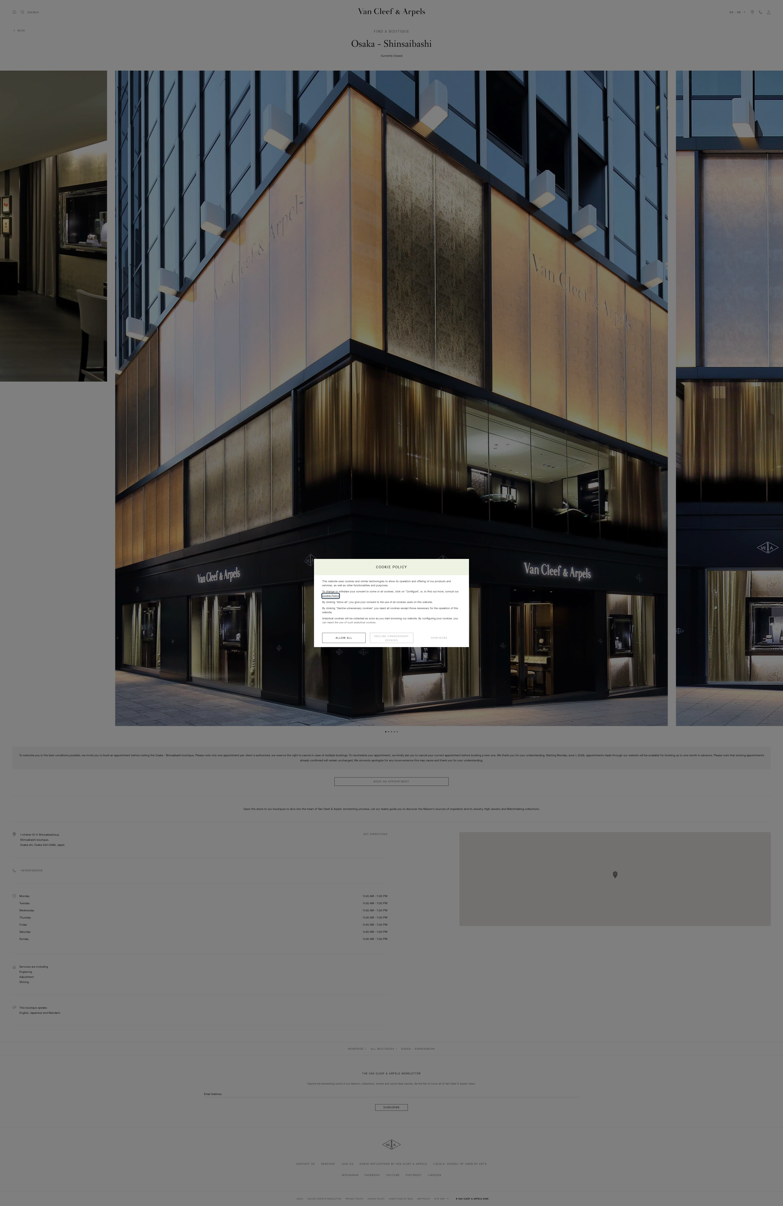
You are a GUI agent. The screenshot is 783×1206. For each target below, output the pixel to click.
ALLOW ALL (344, 638)
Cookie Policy (330, 595)
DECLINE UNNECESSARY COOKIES (391, 638)
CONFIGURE (439, 638)
